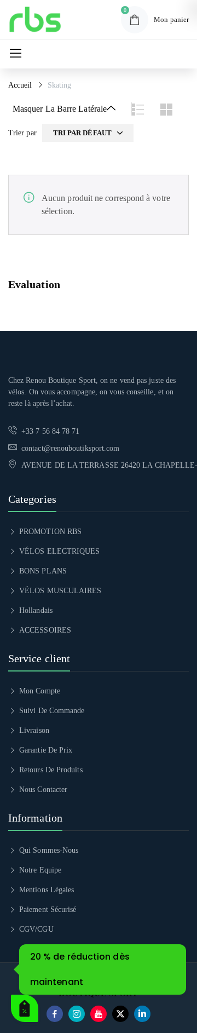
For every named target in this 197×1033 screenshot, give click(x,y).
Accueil (20, 85)
